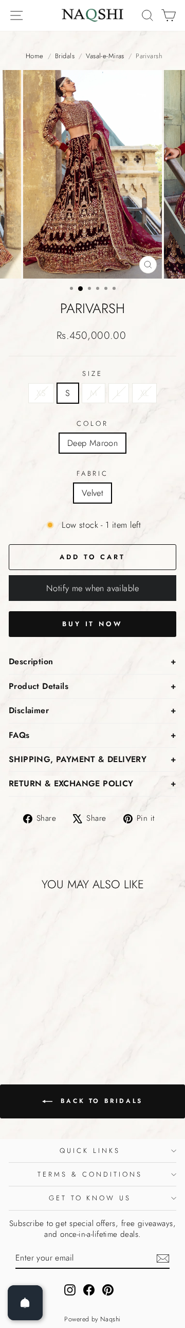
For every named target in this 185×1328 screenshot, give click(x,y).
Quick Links (90, 1150)
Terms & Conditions (90, 1174)
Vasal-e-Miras (105, 56)
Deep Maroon (92, 443)
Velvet (92, 493)
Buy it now (92, 624)
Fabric (93, 473)
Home (35, 56)
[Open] (25, 1302)
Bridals (65, 56)
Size (92, 373)
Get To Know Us (90, 1198)
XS (41, 393)
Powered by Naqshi (92, 1319)
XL (144, 393)
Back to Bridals (100, 1101)
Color (92, 423)
